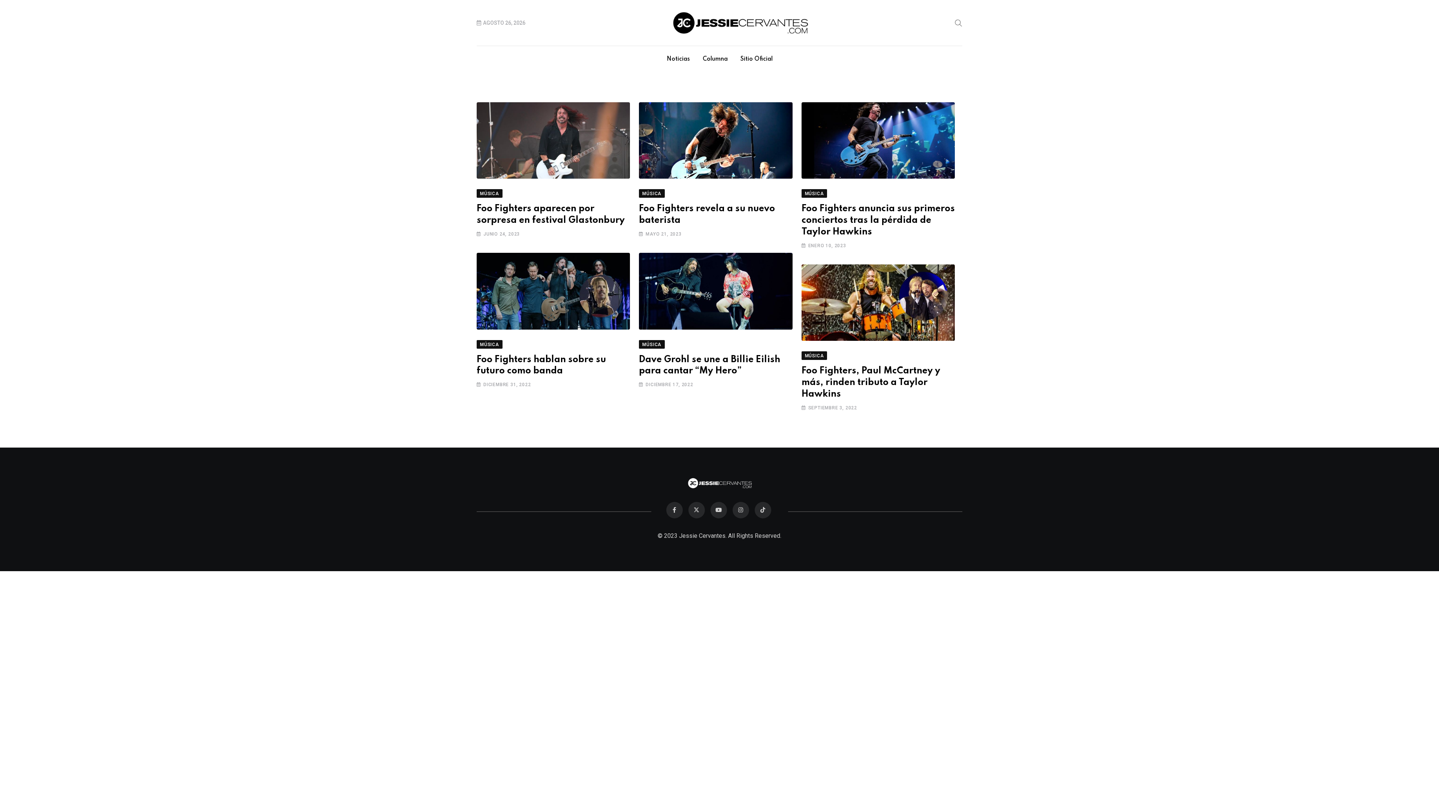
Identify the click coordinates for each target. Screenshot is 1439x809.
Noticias (678, 59)
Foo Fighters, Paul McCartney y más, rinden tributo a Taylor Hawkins (871, 382)
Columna (715, 59)
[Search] (958, 22)
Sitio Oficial (756, 59)
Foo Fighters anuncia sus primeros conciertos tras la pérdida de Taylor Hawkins (878, 220)
